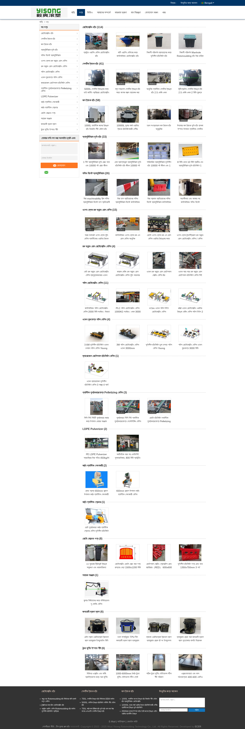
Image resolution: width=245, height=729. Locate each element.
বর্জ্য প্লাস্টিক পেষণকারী (50, 102)
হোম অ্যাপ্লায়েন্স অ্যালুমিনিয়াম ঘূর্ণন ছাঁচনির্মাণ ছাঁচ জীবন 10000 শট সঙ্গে (127, 165)
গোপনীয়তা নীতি (48, 726)
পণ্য (81, 12)
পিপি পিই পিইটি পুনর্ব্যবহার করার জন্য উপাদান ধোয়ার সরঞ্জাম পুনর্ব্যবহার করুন (96, 421)
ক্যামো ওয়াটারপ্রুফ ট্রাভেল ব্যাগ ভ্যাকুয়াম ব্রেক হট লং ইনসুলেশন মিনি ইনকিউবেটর (159, 640)
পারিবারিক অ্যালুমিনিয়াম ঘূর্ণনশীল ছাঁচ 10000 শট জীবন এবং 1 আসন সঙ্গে (159, 165)
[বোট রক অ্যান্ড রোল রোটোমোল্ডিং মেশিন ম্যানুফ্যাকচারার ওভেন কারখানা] (96, 260)
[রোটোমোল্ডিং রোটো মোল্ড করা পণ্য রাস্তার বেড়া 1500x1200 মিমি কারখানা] (127, 552)
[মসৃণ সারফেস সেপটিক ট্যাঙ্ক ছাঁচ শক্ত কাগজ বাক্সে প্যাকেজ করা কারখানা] (128, 77)
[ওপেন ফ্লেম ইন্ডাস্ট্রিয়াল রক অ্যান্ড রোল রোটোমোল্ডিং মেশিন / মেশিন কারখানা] (190, 223)
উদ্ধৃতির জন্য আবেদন (189, 3)
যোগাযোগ (61, 165)
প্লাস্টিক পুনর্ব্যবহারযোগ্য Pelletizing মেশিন (56, 89)
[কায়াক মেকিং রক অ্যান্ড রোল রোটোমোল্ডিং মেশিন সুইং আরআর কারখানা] (128, 260)
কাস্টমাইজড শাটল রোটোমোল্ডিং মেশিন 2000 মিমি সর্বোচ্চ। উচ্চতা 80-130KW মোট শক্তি (96, 311)
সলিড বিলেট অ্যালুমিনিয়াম (50, 55)
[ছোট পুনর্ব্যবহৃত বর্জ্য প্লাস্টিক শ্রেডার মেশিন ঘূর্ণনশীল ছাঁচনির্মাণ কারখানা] (96, 516)
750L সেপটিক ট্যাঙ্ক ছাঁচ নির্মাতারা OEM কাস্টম (98, 699)
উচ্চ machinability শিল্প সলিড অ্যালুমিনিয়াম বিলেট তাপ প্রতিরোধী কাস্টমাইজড (96, 202)
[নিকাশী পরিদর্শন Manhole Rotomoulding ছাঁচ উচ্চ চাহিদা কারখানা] (190, 41)
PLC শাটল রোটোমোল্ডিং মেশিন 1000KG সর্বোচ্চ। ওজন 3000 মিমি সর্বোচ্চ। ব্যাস (128, 311)
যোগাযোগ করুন (151, 12)
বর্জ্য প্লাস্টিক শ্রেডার (49, 107)
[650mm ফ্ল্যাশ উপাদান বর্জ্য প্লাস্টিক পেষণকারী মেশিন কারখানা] (127, 479)
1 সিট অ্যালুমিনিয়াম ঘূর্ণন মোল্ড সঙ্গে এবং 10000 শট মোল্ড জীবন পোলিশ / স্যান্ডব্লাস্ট (96, 165)
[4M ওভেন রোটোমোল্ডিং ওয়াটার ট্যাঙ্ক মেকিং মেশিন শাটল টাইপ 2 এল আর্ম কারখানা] (190, 296)
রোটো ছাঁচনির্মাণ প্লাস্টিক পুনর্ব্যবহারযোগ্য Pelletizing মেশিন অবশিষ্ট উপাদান (159, 421)
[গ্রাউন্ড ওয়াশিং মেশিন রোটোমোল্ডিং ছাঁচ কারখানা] (96, 41)
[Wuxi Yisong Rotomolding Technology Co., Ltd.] (50, 12)
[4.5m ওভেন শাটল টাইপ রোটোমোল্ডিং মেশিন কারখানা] (159, 296)
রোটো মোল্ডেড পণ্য (48, 113)
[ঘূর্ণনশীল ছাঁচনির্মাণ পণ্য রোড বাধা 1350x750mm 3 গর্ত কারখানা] (190, 552)
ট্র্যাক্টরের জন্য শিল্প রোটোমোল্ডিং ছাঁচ (53, 705)
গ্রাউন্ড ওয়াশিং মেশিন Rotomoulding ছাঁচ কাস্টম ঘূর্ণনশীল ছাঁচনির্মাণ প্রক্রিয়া (58, 709)
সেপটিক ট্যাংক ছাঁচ (48, 38)
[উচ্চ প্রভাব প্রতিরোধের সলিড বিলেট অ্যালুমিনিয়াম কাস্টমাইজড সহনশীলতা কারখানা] (159, 187)
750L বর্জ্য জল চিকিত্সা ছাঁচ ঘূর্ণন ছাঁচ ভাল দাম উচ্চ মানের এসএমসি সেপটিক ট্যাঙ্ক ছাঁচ (98, 709)
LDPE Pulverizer (49, 96)
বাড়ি (73, 12)
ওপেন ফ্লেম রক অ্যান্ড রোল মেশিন (54, 60)
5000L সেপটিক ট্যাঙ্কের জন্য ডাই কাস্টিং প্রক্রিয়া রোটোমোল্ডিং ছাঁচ (96, 92)
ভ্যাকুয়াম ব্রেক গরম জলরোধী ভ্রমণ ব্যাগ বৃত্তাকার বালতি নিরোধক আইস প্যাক (190, 640)
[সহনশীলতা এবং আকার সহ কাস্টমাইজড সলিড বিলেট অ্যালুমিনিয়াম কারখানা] (190, 187)
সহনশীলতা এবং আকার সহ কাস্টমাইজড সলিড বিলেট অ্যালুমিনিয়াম (190, 202)
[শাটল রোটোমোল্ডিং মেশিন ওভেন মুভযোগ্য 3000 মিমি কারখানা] (190, 333)
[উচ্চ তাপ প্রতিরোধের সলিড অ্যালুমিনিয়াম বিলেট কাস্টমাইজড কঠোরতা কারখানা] (127, 187)
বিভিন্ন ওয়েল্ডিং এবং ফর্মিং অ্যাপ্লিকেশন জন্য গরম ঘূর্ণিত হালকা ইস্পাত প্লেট (96, 677)
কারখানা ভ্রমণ (121, 12)
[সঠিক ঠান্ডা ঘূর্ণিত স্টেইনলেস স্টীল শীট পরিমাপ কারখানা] (159, 662)
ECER (198, 726)
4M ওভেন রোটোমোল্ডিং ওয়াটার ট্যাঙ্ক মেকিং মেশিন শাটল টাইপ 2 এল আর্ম (190, 311)
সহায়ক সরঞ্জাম (46, 118)
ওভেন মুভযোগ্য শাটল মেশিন (51, 77)
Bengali (208, 3)
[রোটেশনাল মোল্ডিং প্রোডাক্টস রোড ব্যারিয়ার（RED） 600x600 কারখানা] (159, 552)
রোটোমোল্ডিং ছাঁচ (47, 33)
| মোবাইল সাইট (132, 721)
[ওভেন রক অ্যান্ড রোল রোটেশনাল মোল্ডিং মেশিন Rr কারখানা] (159, 260)
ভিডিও (90, 12)
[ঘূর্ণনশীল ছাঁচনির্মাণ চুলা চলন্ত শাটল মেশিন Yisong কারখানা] (159, 333)
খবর (164, 12)
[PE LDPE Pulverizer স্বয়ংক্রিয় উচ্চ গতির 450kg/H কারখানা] (96, 443)
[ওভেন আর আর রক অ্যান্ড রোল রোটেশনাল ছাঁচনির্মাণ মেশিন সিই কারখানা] (190, 260)
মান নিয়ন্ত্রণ (136, 12)
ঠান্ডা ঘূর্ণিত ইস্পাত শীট (49, 129)
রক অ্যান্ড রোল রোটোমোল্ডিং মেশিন (54, 66)
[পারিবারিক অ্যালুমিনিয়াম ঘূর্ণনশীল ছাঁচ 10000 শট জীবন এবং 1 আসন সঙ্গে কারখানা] (159, 150)
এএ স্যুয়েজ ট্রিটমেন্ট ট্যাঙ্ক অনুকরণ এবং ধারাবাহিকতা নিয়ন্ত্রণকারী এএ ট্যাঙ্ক (96, 567)
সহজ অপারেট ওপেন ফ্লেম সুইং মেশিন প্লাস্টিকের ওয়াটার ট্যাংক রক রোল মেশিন (96, 238)
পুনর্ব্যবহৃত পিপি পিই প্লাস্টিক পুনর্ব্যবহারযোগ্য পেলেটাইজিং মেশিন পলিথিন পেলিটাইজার (127, 421)
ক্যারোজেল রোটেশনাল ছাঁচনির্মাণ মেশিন (55, 82)
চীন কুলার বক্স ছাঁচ (63, 726)
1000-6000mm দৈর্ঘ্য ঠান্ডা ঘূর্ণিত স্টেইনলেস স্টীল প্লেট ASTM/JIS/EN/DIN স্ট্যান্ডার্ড (128, 677)
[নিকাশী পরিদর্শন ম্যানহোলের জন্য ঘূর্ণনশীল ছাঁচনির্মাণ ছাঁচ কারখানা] (159, 41)
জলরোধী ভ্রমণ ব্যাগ (48, 124)
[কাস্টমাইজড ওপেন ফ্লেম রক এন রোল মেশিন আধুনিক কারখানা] (128, 223)
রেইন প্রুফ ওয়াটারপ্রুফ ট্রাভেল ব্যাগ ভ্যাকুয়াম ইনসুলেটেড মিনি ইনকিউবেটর (96, 640)
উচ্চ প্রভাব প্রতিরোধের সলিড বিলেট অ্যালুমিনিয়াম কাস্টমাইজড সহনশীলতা (159, 202)
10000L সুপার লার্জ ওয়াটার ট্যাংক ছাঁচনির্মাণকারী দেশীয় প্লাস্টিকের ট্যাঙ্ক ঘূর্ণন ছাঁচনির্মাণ (127, 129)
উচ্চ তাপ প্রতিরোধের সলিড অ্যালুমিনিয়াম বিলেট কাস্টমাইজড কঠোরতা (128, 202)
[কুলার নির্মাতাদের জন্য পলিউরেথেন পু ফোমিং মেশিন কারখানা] (96, 589)
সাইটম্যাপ (121, 721)
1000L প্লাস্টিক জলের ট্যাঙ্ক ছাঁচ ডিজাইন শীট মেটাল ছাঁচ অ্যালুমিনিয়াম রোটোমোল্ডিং (96, 129)
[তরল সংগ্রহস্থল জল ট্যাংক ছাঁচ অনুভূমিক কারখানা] (159, 114)
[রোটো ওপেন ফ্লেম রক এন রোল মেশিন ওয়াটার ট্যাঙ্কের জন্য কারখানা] (159, 223)
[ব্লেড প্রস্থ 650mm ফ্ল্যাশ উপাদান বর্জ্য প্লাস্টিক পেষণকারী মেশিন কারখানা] (96, 479)
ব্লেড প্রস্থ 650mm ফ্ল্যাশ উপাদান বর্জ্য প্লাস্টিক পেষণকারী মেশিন (96, 494)
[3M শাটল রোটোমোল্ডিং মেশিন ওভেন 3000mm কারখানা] (128, 333)
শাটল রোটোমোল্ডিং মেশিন (50, 71)
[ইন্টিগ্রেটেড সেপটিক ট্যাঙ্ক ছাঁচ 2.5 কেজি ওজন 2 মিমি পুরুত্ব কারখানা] (190, 77)
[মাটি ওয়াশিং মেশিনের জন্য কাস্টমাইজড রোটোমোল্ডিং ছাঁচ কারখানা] (128, 41)
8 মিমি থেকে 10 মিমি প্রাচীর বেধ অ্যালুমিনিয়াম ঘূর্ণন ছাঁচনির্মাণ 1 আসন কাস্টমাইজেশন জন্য (190, 165)
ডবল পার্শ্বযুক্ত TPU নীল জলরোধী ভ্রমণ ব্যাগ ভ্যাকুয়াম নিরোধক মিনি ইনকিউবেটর (127, 640)
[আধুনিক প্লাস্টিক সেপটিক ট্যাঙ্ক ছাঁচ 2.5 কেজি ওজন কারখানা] (159, 77)
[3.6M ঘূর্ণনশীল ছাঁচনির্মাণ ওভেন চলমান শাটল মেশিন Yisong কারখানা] (96, 333)
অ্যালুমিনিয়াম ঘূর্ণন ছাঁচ (49, 49)
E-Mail (112, 721)
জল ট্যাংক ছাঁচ (46, 44)
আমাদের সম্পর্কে (103, 12)
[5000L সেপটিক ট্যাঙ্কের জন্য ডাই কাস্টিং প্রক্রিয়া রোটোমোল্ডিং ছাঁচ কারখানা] (96, 77)
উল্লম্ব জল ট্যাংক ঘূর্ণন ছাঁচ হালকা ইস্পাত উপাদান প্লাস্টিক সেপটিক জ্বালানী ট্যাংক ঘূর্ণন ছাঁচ (190, 129)
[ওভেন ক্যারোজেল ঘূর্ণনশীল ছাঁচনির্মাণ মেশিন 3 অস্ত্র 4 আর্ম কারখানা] (96, 370)
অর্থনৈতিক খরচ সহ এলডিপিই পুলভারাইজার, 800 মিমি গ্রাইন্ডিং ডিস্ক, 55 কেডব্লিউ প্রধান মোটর (127, 458)
